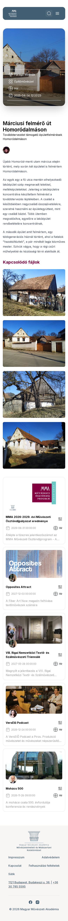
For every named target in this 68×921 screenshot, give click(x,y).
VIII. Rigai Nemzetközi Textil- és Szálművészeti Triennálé (27, 655)
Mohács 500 (14, 788)
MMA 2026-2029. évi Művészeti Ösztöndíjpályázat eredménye (28, 519)
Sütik (11, 874)
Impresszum (16, 857)
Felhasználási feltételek (44, 865)
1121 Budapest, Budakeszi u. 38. (29, 882)
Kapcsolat (14, 865)
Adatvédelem (51, 857)
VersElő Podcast (17, 722)
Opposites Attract (18, 587)
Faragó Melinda (24, 74)
